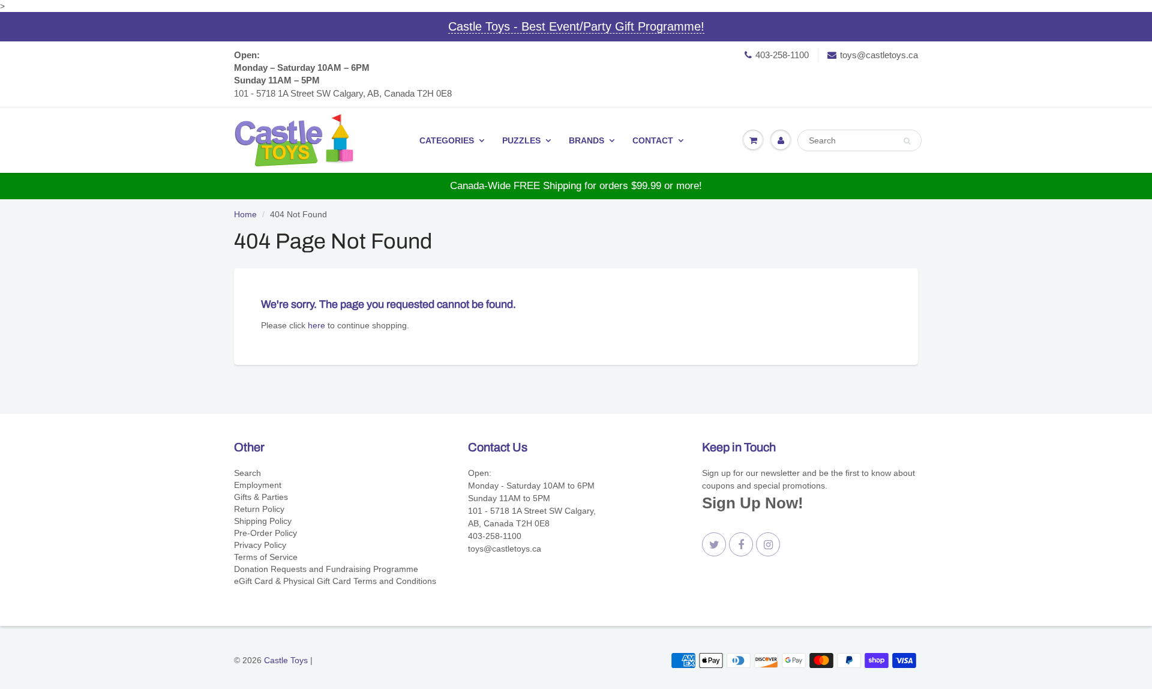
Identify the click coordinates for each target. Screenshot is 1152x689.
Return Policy (259, 509)
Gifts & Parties (261, 497)
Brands (586, 140)
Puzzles (521, 140)
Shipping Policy (263, 521)
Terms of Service (266, 557)
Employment (257, 485)
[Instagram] (768, 544)
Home (245, 214)
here (316, 325)
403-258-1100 (782, 55)
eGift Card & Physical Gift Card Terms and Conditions (335, 581)
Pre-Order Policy (265, 533)
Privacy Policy (260, 545)
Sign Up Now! (752, 503)
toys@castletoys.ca (879, 55)
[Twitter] (714, 544)
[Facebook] (741, 544)
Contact (652, 140)
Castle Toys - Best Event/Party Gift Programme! (576, 26)
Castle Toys (286, 660)
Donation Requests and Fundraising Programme (326, 569)
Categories (446, 140)
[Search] (907, 141)
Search (247, 473)
